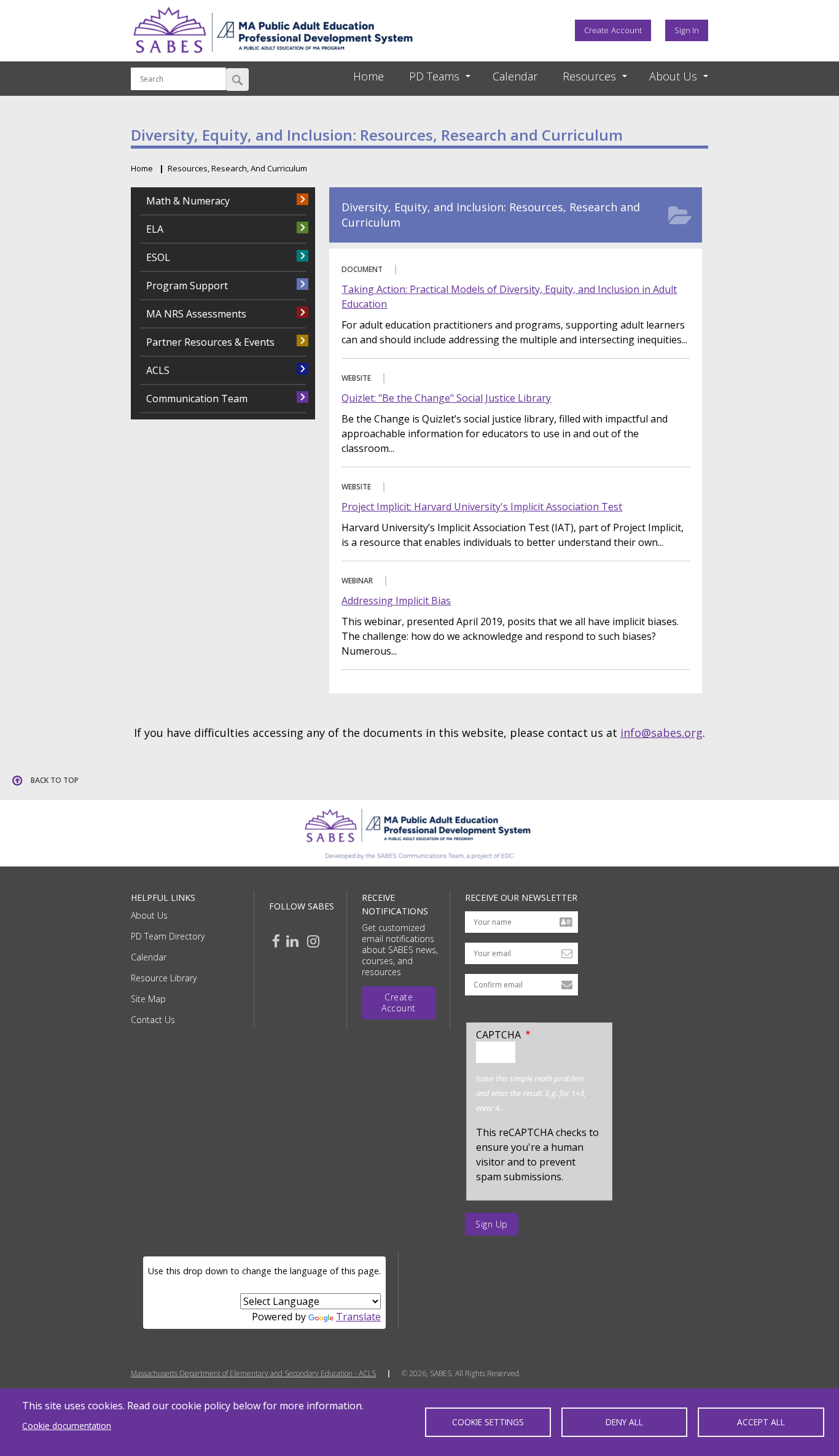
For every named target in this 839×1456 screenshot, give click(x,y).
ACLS (158, 370)
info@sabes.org (661, 732)
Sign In (686, 30)
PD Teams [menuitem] (434, 76)
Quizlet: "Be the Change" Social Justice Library (446, 398)
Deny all (624, 1422)
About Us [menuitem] (673, 76)
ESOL (158, 257)
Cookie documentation (66, 1425)
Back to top (55, 780)
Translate (358, 1316)
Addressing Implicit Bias (396, 600)
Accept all (761, 1422)
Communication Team (197, 398)
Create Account (613, 30)
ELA (154, 229)
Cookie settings (488, 1422)
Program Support (187, 285)
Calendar (148, 957)
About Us (149, 915)
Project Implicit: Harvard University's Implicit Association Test (481, 506)
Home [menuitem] (368, 76)
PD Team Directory (168, 936)
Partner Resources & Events (210, 342)
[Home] (273, 57)
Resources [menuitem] (589, 76)
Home (142, 168)
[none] (428, 76)
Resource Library (164, 978)
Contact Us (153, 1020)
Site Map (148, 999)
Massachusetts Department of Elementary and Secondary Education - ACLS (253, 1373)
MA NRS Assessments (196, 314)
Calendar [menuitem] (515, 76)
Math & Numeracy (188, 201)
